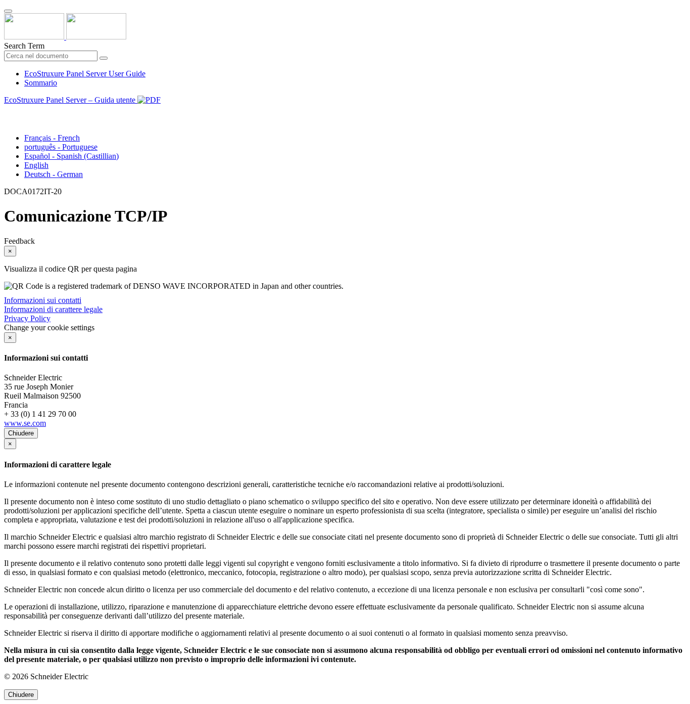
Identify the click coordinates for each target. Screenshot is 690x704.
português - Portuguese (60, 147)
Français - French (52, 138)
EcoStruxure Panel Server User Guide (84, 73)
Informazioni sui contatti (42, 300)
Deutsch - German (53, 174)
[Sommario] (8, 111)
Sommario (40, 82)
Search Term (24, 45)
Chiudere (21, 433)
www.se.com (25, 423)
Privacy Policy (27, 318)
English (36, 165)
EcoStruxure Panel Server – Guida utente (70, 100)
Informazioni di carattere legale (53, 309)
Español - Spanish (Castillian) (71, 156)
